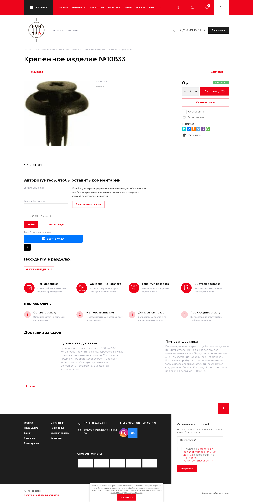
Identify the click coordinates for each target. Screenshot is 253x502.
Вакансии (29, 438)
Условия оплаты (145, 7)
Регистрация (56, 224)
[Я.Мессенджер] (184, 129)
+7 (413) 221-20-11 (189, 29)
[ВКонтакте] (189, 129)
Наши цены (114, 7)
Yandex (27, 247)
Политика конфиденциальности (41, 495)
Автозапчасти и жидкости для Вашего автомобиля (58, 49)
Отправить (187, 468)
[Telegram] (198, 129)
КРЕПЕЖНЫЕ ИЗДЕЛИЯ (95, 49)
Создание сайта (210, 493)
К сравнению (196, 111)
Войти (31, 224)
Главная (63, 7)
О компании (79, 7)
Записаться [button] (218, 30)
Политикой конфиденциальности (197, 459)
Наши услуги (97, 7)
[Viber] (203, 129)
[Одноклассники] (194, 129)
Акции (128, 7)
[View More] (158, 7)
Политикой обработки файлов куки (126, 492)
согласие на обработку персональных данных (199, 452)
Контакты (56, 438)
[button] (38, 7)
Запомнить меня (40, 216)
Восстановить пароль (88, 204)
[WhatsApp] (208, 129)
